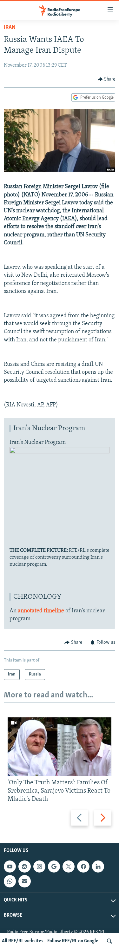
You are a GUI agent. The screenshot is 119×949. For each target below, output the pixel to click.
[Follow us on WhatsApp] (10, 881)
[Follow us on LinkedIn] (98, 867)
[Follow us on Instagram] (39, 867)
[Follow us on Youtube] (10, 867)
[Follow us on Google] (54, 867)
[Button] (107, 79)
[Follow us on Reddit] (24, 867)
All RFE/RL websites (22, 941)
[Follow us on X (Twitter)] (69, 867)
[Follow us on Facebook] (83, 867)
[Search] (109, 941)
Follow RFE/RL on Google (72, 941)
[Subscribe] (24, 881)
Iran (10, 27)
